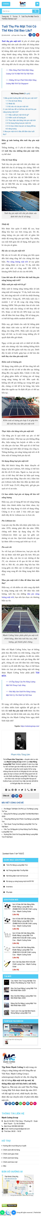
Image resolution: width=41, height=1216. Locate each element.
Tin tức (15, 16)
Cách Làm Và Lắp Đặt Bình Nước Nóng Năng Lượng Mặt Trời (23, 1012)
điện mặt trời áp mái (22, 1080)
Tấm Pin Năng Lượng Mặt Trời (17, 865)
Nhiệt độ (10, 104)
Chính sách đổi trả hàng (11, 1150)
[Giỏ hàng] (37, 4)
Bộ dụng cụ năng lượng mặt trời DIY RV (20, 881)
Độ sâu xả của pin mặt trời (17, 106)
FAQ (4, 1166)
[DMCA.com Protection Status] (9, 1205)
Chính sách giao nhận (10, 1154)
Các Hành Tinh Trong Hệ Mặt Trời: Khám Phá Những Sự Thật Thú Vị (23, 982)
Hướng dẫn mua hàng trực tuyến (14, 1146)
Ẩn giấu (26, 93)
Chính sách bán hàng (10, 1158)
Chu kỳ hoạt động (14, 101)
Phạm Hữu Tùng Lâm (19, 35)
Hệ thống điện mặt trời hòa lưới (17, 876)
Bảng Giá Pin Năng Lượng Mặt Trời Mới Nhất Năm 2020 (23, 1004)
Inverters (9, 887)
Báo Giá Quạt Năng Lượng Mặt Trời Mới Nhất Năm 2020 (24, 989)
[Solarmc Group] (23, 4)
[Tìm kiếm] (35, 11)
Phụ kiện (9, 892)
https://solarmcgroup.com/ (30, 726)
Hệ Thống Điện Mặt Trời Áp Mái (17, 870)
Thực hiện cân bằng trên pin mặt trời (21, 120)
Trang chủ (5, 16)
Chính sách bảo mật (10, 1162)
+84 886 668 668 (17, 1126)
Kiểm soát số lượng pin (16, 118)
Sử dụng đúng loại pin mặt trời (18, 123)
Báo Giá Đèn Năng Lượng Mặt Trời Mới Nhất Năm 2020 (23, 997)
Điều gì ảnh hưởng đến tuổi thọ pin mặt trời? (20, 98)
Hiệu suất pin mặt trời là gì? (17, 115)
